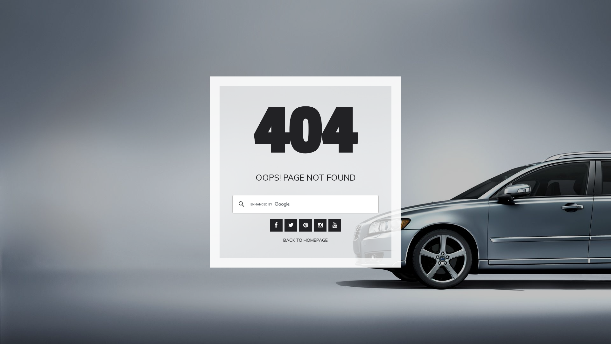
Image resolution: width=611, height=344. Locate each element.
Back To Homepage (305, 240)
